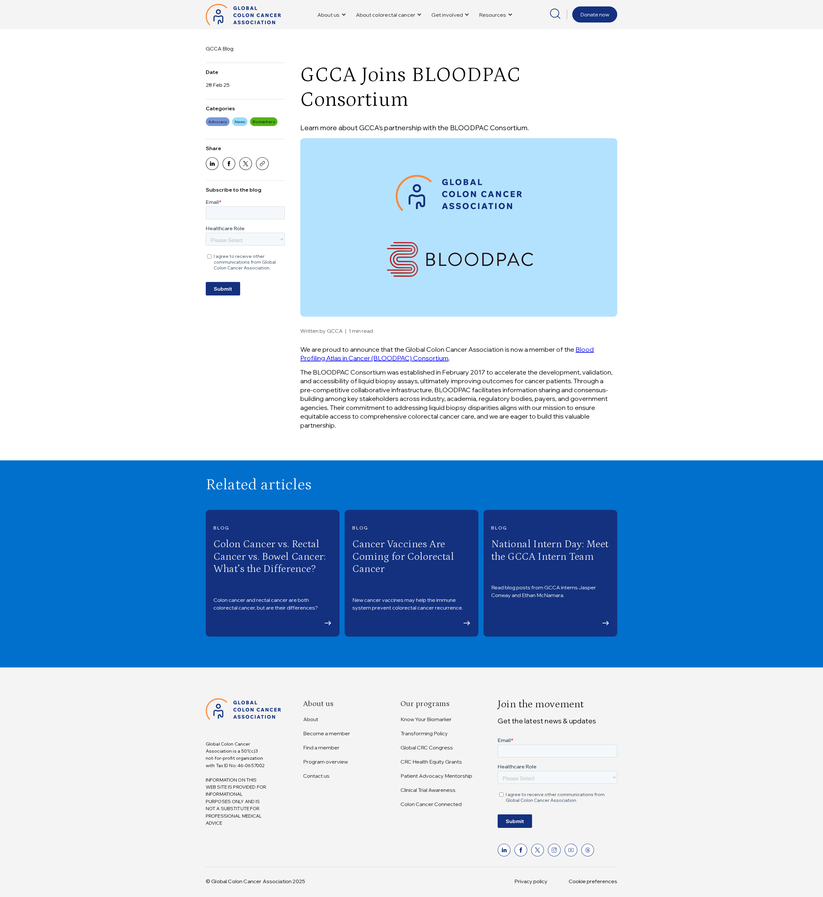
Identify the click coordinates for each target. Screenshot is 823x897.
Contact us (316, 776)
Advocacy (217, 121)
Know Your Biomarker (426, 719)
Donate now (594, 14)
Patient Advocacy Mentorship (436, 776)
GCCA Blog (219, 48)
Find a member (321, 747)
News (240, 121)
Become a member (326, 733)
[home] (243, 14)
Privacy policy (530, 881)
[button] (331, 15)
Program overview (325, 761)
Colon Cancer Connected (431, 804)
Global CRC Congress (427, 747)
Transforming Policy (424, 733)
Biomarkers (264, 121)
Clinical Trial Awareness (428, 790)
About (310, 719)
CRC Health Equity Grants (431, 761)
